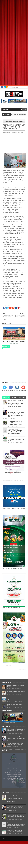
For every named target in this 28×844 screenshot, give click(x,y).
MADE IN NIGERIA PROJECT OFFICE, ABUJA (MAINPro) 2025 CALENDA (16, 439)
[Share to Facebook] (4, 338)
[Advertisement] (14, 14)
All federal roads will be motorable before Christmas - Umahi (13, 342)
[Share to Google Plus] (7, 338)
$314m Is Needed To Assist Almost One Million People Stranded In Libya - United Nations (16, 730)
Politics (21, 132)
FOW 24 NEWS (15, 838)
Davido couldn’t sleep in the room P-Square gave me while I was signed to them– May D (15, 423)
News (23, 328)
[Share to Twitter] (6, 338)
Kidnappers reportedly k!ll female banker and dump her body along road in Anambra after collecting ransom (15, 431)
